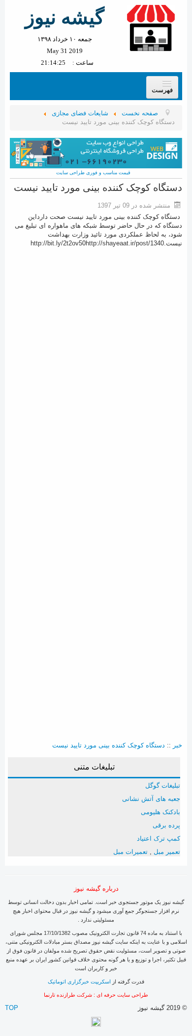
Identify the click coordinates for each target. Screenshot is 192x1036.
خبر (177, 745)
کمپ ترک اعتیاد (158, 838)
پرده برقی (166, 825)
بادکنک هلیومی (160, 812)
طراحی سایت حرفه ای (122, 995)
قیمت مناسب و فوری (107, 172)
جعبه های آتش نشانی (151, 798)
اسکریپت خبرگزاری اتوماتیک (79, 981)
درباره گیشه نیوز (96, 888)
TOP (11, 1007)
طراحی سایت (70, 172)
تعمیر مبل (167, 851)
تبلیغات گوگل (162, 785)
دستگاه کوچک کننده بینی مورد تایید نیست (108, 745)
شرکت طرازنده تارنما (68, 995)
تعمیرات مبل (130, 851)
